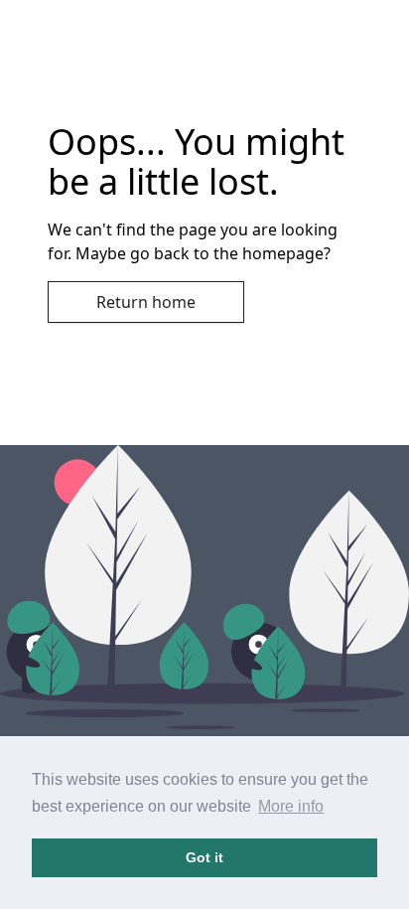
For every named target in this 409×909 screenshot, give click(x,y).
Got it (204, 857)
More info (291, 806)
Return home (146, 302)
